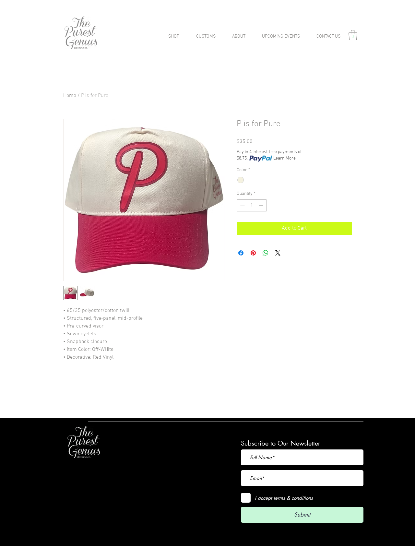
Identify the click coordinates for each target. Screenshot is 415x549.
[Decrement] (242, 205)
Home (69, 95)
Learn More (284, 158)
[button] (353, 35)
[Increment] (261, 205)
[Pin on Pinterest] (253, 253)
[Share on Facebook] (241, 253)
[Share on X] (278, 253)
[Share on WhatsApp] (265, 253)
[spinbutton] (251, 205)
